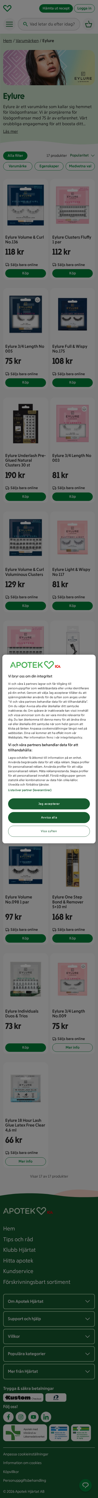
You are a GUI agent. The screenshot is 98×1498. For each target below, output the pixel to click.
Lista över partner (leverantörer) (29, 790)
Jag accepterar (49, 804)
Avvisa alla (49, 817)
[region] (48, 749)
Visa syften (49, 831)
